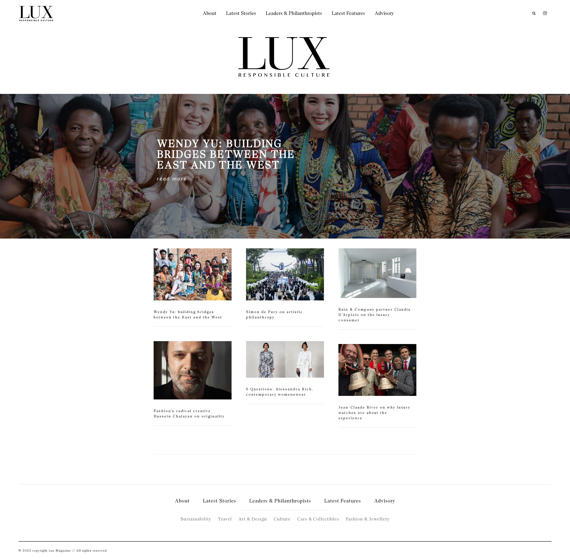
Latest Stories (241, 13)
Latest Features (348, 13)
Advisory (384, 13)
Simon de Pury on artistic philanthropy (274, 314)
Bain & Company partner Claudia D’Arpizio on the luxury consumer (374, 314)
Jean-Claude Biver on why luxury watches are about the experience (374, 412)
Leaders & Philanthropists (294, 13)
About (209, 13)
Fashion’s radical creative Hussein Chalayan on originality (189, 413)
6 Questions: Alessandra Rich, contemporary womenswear (279, 392)
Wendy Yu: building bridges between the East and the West (188, 314)
